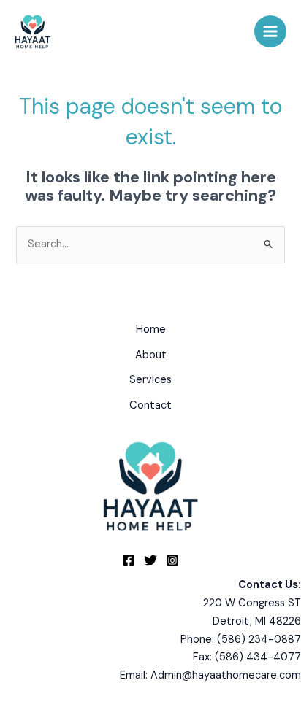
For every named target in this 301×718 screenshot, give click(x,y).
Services (150, 380)
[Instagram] (172, 560)
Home (151, 329)
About (151, 355)
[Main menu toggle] (270, 31)
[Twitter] (150, 560)
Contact (150, 405)
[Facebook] (128, 560)
